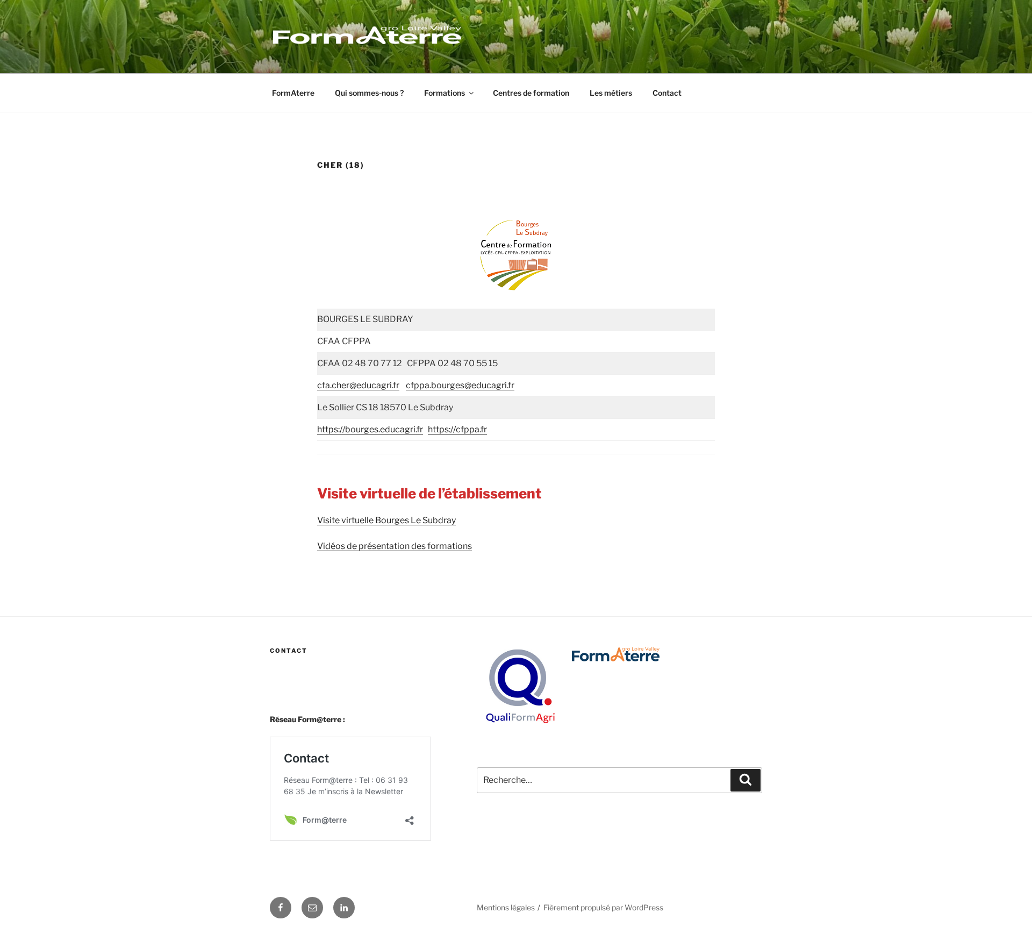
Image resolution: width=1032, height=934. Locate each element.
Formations (444, 92)
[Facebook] (280, 907)
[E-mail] (312, 907)
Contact (667, 92)
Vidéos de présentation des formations (394, 546)
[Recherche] (745, 780)
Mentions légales (506, 907)
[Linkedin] (344, 907)
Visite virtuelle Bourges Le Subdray (386, 520)
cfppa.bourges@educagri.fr (460, 385)
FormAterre (293, 92)
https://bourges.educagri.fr (370, 429)
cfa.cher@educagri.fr (358, 385)
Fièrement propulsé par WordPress (603, 907)
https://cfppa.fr (457, 429)
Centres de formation (531, 92)
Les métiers (611, 92)
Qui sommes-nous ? (369, 92)
